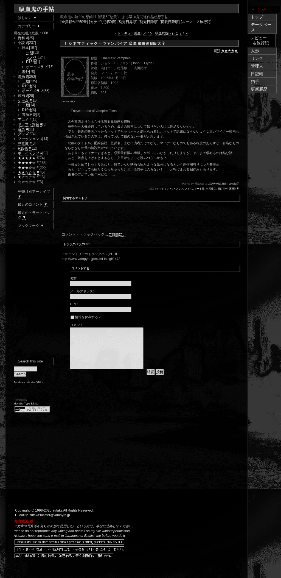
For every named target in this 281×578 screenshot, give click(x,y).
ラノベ (31, 57)
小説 (21, 43)
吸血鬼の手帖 (36, 9)
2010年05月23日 (217, 183)
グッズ (23, 134)
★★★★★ (229, 50)
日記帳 (257, 74)
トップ (257, 17)
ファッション (28, 139)
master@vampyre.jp (55, 515)
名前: (73, 278)
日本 (25, 48)
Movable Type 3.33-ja (26, 403)
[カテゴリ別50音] (102, 22)
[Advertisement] (126, 221)
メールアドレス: (82, 291)
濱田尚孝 (234, 188)
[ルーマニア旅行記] (196, 22)
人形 (255, 51)
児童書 (23, 143)
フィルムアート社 (194, 188)
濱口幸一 (222, 188)
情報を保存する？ (87, 317)
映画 (21, 96)
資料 (217, 50)
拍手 (255, 81)
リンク (257, 58)
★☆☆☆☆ (27, 177)
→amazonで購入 (67, 101)
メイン (148, 33)
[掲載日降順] (170, 22)
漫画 (21, 76)
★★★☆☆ (27, 168)
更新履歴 (259, 89)
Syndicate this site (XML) (28, 382)
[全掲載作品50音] (74, 22)
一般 (29, 52)
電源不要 (29, 115)
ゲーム (23, 100)
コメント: (77, 325)
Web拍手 (234, 183)
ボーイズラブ (36, 67)
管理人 (257, 66)
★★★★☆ (27, 163)
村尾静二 (211, 188)
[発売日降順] (149, 22)
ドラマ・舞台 (28, 124)
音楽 (21, 129)
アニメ (23, 120)
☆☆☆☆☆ (27, 182)
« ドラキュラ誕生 (127, 33)
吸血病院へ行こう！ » (171, 33)
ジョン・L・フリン (172, 188)
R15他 (31, 62)
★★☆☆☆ (27, 172)
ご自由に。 (117, 234)
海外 (25, 71)
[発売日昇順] (127, 22)
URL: (74, 304)
